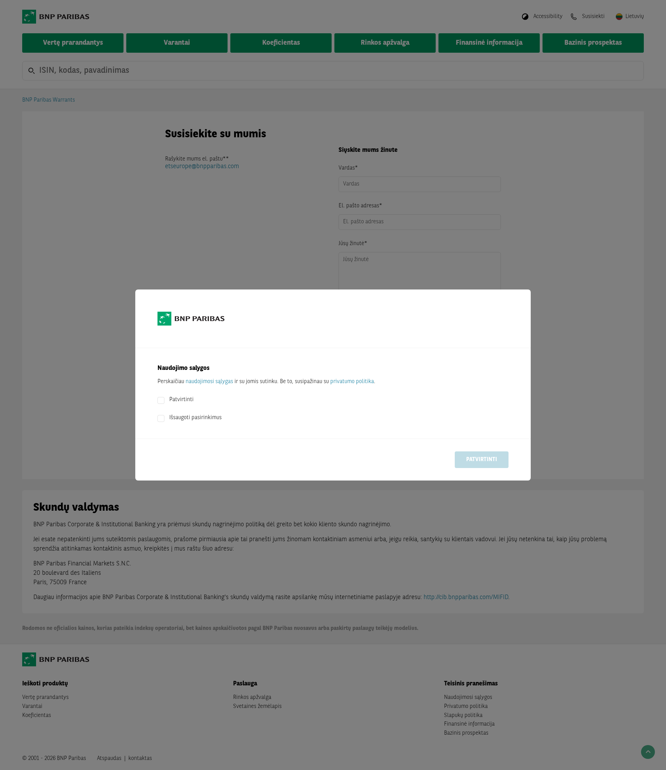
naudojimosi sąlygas (209, 381)
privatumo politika (352, 381)
